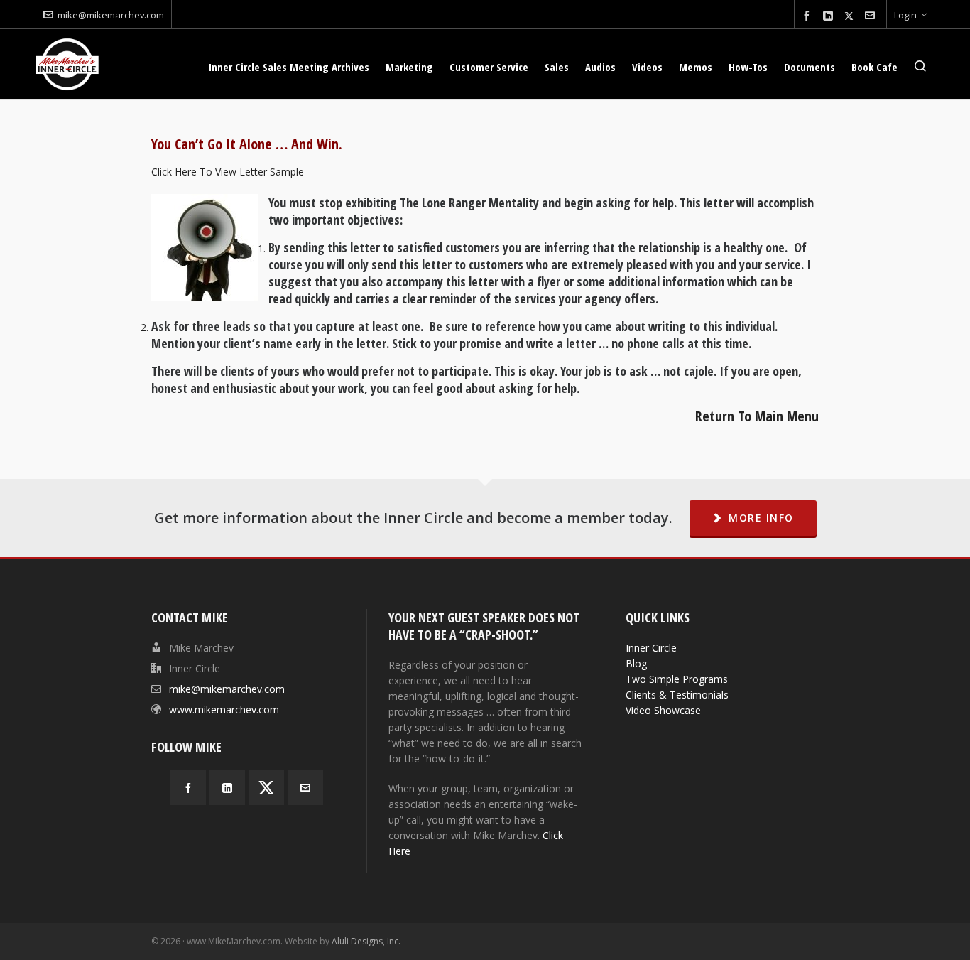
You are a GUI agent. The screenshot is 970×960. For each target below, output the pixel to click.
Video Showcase (663, 710)
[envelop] (872, 16)
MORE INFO (761, 517)
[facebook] (809, 16)
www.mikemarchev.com (224, 709)
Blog (636, 663)
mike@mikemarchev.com (111, 15)
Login (905, 15)
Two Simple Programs (677, 679)
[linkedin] (830, 16)
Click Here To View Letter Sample (227, 171)
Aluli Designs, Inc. (366, 941)
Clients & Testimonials (677, 694)
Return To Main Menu (757, 416)
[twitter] (851, 16)
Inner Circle (651, 647)
